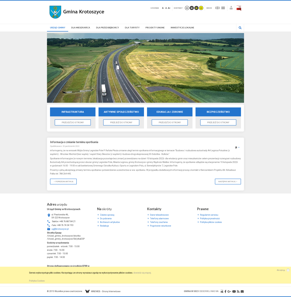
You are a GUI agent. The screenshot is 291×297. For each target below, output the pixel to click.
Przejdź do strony (73, 122)
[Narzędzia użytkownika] (237, 147)
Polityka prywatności (210, 218)
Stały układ (217, 7)
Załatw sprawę (107, 215)
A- (163, 8)
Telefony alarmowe (159, 218)
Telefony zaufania (159, 222)
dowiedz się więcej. (142, 273)
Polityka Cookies (37, 281)
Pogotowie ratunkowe (160, 226)
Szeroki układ (223, 7)
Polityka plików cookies (211, 222)
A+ (169, 8)
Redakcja (104, 226)
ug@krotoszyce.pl (60, 229)
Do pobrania (106, 218)
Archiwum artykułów (110, 222)
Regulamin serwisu (209, 215)
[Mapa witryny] (231, 8)
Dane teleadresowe (159, 215)
